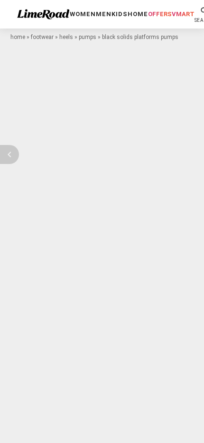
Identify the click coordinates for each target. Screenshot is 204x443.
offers (160, 14)
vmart (183, 14)
